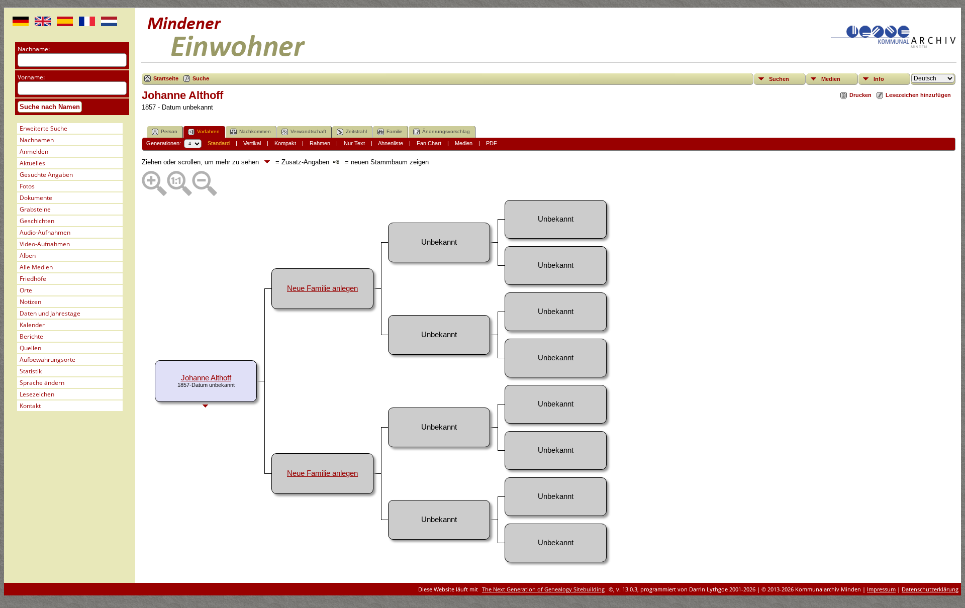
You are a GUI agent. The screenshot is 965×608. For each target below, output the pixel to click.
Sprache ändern (42, 382)
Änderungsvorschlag (446, 131)
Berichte (31, 336)
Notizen (30, 301)
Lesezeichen (37, 394)
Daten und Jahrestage (50, 313)
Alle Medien (36, 267)
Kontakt (30, 405)
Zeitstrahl (356, 131)
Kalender (32, 325)
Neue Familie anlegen (322, 288)
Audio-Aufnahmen (45, 232)
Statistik (31, 371)
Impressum (881, 589)
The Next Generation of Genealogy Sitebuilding (543, 589)
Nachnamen (37, 140)
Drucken (860, 95)
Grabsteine (35, 209)
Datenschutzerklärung (930, 589)
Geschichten (37, 221)
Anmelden (34, 151)
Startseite (165, 78)
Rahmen (320, 143)
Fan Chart (429, 143)
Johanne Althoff (206, 378)
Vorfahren (208, 131)
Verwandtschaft (308, 131)
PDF (491, 143)
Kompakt (285, 143)
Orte (26, 290)
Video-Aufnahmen (45, 244)
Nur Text (354, 143)
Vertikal (252, 143)
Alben (28, 255)
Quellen (30, 348)
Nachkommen (255, 131)
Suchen (779, 79)
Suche (200, 78)
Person (169, 131)
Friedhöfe (33, 278)
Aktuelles (32, 163)
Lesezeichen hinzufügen (918, 95)
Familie (395, 131)
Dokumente (36, 197)
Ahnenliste (390, 143)
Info (879, 79)
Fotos (27, 186)
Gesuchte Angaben (46, 174)
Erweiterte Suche (43, 128)
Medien (830, 79)
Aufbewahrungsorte (47, 359)
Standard (219, 143)
